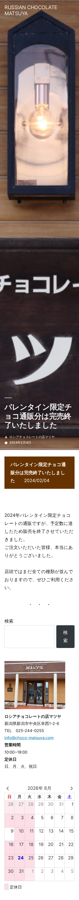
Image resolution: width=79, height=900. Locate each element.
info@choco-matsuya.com (29, 737)
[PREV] (8, 788)
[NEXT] (71, 788)
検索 (8, 621)
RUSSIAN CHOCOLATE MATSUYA (30, 10)
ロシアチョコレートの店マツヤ (32, 437)
